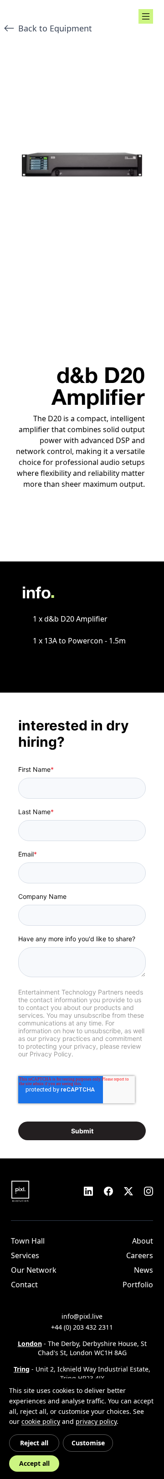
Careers (139, 1255)
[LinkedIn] (88, 1191)
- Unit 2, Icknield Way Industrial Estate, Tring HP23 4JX (82, 1373)
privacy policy (96, 1421)
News (143, 1270)
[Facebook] (108, 1191)
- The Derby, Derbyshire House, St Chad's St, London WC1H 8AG (82, 1348)
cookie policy (40, 1421)
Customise (88, 1442)
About (142, 1241)
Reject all (34, 1442)
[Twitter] (128, 1191)
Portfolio (138, 1285)
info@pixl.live (82, 1316)
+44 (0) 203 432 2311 (82, 1327)
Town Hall (28, 1241)
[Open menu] (145, 16)
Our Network (33, 1270)
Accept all (34, 1463)
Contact (24, 1285)
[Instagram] (148, 1191)
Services (25, 1255)
